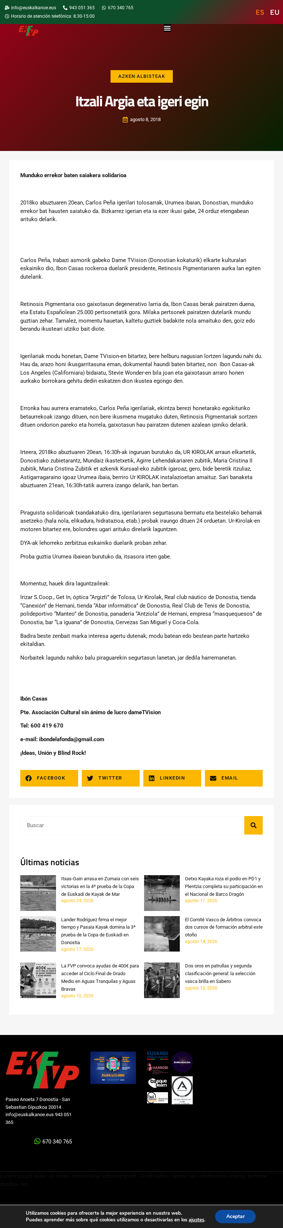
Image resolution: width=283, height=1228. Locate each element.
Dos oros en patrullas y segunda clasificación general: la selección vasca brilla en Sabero (220, 973)
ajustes (196, 1220)
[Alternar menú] (167, 28)
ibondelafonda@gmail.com (71, 739)
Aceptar (235, 1216)
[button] (49, 778)
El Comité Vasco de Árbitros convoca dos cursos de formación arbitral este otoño (224, 927)
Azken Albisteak (141, 76)
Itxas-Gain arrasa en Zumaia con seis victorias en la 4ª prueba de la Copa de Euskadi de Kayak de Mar (100, 886)
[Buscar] (253, 825)
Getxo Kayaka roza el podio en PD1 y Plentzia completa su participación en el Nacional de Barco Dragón (224, 886)
